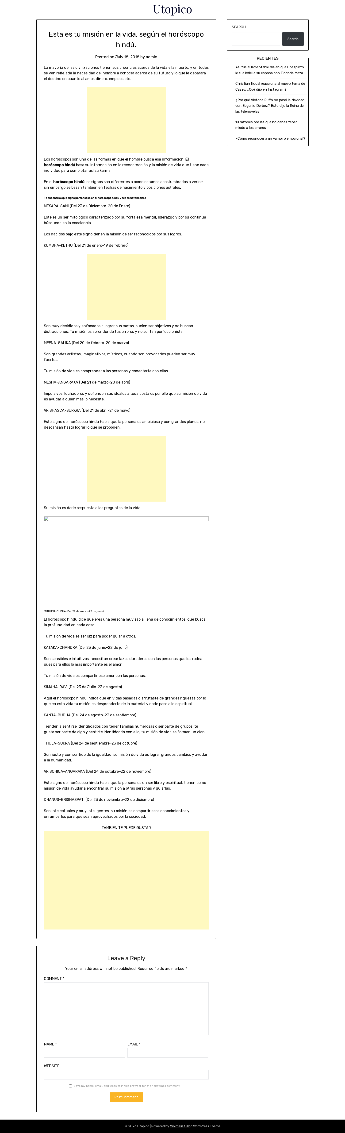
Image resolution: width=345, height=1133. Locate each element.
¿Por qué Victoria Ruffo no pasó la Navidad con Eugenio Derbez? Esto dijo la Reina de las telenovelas (269, 106)
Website (51, 1066)
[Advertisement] (126, 120)
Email (134, 1044)
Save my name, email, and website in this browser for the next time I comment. (127, 1085)
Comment (54, 978)
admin (151, 56)
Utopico (172, 8)
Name (50, 1044)
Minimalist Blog (181, 1126)
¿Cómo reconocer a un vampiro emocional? (270, 138)
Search (239, 27)
